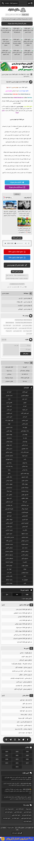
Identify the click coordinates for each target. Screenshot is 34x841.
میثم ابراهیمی (24, 573)
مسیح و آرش (25, 558)
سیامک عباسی (24, 488)
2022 (17, 755)
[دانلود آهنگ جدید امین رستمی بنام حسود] (17, 55)
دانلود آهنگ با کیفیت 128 (15, 258)
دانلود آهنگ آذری (18, 812)
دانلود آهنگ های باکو (26, 815)
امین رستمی (25, 420)
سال (7, 594)
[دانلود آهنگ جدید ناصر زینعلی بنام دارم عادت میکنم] (28, 44)
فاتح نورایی (25, 516)
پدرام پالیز (9, 438)
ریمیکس (9, 374)
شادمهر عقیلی (24, 495)
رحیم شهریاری (9, 459)
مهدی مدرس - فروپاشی (24, 309)
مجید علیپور (9, 534)
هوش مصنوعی (9, 381)
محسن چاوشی (25, 541)
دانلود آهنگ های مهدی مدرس (25, 328)
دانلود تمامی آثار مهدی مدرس (15, 265)
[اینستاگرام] (15, 739)
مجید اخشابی (9, 530)
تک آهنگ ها (22, 74)
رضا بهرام (25, 463)
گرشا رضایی (25, 527)
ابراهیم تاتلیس (24, 395)
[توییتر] (23, 739)
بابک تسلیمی (9, 427)
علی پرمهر (9, 498)
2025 (17, 752)
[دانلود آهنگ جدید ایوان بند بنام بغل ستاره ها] (6, 32)
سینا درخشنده (24, 491)
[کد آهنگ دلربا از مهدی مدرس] (17, 103)
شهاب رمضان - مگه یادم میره (23, 729)
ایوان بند (25, 427)
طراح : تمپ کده (16, 833)
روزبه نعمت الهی (25, 473)
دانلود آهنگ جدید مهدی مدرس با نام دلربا (17, 82)
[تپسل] (1, 63)
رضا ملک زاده (9, 466)
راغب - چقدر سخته (26, 714)
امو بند (24, 406)
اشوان (24, 403)
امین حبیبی (9, 417)
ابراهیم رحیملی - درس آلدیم (24, 682)
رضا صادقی (25, 466)
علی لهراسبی (9, 505)
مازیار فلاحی (9, 527)
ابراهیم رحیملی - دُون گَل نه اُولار (22, 689)
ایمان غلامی (25, 424)
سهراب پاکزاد (25, 484)
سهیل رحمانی (9, 484)
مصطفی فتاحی (9, 558)
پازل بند (25, 438)
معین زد (25, 562)
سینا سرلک (9, 491)
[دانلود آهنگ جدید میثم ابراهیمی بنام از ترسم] (28, 32)
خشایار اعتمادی (9, 456)
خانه (28, 74)
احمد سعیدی (9, 395)
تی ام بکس (25, 445)
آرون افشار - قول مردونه (24, 718)
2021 (6, 755)
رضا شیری (9, 463)
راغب (25, 459)
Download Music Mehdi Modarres (23, 320)
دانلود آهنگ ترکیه (27, 821)
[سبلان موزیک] (17, 11)
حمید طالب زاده (25, 452)
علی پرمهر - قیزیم (26, 656)
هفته (27, 594)
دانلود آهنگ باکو (9, 812)
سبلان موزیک (9, 331)
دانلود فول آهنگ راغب (25, 620)
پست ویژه (9, 371)
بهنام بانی (24, 434)
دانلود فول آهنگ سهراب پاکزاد (23, 631)
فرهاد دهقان (9, 519)
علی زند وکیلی (9, 502)
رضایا (9, 470)
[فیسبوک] (27, 739)
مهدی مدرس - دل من (24, 298)
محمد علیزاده (24, 544)
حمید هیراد (25, 456)
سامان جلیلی (25, 480)
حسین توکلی (9, 449)
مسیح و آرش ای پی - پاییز (24, 722)
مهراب (24, 569)
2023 (27, 755)
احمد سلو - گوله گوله (25, 711)
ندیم (25, 576)
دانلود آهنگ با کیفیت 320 (15, 252)
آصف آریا (9, 392)
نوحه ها (25, 381)
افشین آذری (9, 403)
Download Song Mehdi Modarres (24, 323)
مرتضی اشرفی (9, 548)
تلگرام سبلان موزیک (15, 182)
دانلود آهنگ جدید (17, 325)
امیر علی (25, 417)
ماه (17, 594)
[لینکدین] (19, 739)
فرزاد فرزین (25, 519)
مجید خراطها (25, 534)
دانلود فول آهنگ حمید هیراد (23, 628)
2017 (27, 763)
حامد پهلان (9, 445)
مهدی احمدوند (9, 562)
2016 (17, 763)
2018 (6, 759)
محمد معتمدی (9, 544)
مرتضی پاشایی (24, 551)
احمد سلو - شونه (26, 707)
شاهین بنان (9, 495)
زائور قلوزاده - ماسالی (25, 653)
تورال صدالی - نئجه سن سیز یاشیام (21, 671)
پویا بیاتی (24, 442)
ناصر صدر (9, 573)
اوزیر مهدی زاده (9, 420)
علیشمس (9, 512)
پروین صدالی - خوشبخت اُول (23, 667)
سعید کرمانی (9, 480)
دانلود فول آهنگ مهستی (24, 617)
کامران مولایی (9, 523)
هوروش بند (25, 580)
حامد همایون (25, 449)
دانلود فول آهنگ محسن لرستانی (22, 635)
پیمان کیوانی (9, 442)
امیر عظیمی (9, 413)
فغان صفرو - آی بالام (25, 660)
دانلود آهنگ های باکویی (26, 818)
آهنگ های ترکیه (9, 367)
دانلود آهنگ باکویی (16, 815)
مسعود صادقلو (9, 555)
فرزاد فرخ (9, 516)
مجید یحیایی (25, 537)
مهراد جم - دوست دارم (25, 733)
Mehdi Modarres (10, 323)
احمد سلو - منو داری (25, 700)
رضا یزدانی (24, 470)
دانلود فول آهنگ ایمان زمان (23, 609)
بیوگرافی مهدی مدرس (27, 325)
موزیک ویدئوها (9, 378)
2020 (27, 759)
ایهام (9, 424)
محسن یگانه (9, 541)
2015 (6, 763)
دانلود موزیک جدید (27, 331)
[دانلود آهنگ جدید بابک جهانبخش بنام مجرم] (6, 44)
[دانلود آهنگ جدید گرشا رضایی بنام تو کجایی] (28, 55)
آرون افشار (24, 392)
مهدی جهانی (25, 565)
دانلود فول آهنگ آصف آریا (24, 642)
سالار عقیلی (9, 477)
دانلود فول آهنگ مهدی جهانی (23, 624)
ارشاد (9, 399)
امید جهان (9, 406)
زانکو (9, 473)
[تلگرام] (10, 739)
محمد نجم (24, 548)
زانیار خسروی (25, 477)
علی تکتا (25, 502)
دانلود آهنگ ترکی (27, 812)
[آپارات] (6, 739)
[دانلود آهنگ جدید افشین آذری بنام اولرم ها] (17, 32)
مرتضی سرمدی (9, 551)
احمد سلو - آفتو (27, 704)
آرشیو (3, 605)
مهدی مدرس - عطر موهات (23, 302)
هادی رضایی (9, 576)
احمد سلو (24, 399)
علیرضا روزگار (25, 509)
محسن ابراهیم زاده (9, 537)
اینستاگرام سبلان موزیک (16, 187)
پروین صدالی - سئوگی (25, 675)
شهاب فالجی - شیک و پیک (24, 725)
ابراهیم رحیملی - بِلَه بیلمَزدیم (23, 686)
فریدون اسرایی (24, 523)
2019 (17, 759)
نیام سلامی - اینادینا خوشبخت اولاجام (21, 678)
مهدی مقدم (9, 565)
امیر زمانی (9, 410)
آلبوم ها (25, 367)
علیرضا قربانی (25, 512)
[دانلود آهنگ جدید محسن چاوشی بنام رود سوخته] (17, 44)
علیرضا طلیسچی (9, 509)
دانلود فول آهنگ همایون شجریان (22, 638)
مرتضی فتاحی (24, 555)
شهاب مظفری (25, 498)
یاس (25, 583)
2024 (6, 752)
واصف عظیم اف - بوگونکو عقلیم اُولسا (21, 664)
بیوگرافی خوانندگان (25, 371)
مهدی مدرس (5, 293)
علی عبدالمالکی (24, 505)
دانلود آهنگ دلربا (7, 325)
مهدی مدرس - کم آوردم (24, 305)
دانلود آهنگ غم (15, 818)
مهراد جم (9, 569)
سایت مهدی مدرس (17, 331)
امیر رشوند (24, 410)
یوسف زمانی (9, 583)
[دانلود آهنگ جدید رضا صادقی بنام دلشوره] (6, 55)
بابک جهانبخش (25, 431)
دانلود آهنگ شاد (6, 818)
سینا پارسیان (9, 488)
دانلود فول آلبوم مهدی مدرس (10, 328)
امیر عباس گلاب (25, 413)
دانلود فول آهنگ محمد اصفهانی (22, 613)
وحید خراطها (9, 580)
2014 (17, 767)
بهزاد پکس (9, 431)
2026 (27, 752)
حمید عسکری (9, 452)
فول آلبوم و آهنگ (25, 378)
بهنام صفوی (9, 434)
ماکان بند (25, 530)
